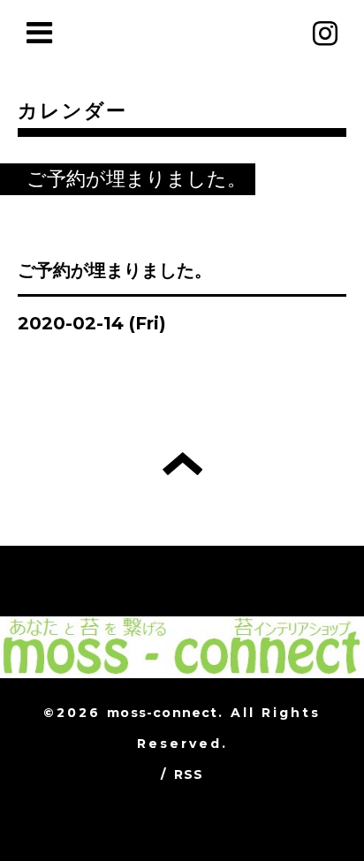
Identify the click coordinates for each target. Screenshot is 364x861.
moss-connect (162, 713)
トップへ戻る (182, 463)
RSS (189, 774)
